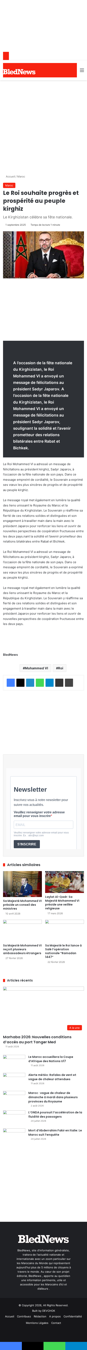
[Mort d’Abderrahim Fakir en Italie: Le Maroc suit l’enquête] (14, 1136)
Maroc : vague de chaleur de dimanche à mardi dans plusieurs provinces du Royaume (53, 1097)
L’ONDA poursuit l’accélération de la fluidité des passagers (55, 1114)
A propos (55, 1316)
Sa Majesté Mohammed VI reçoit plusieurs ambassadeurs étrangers (22, 949)
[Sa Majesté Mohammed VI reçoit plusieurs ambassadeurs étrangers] (22, 931)
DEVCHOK (48, 1310)
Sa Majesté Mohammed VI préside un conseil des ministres (22, 905)
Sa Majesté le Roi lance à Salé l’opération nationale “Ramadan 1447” (63, 951)
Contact (56, 1322)
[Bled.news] (19, 71)
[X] (20, 683)
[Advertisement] (43, 125)
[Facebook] (11, 683)
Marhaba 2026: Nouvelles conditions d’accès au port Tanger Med (37, 1039)
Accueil (10, 176)
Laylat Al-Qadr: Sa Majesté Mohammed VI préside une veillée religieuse (62, 902)
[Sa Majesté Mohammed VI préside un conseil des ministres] (22, 884)
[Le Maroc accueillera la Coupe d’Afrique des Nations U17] (14, 1062)
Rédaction (40, 1316)
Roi (60, 668)
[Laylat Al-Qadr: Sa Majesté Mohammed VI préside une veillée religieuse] (64, 882)
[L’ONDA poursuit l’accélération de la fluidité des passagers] (14, 1118)
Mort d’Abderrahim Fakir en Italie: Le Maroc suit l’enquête (55, 1132)
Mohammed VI (36, 668)
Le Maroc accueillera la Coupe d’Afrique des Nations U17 (50, 1059)
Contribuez (24, 1316)
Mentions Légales (37, 1322)
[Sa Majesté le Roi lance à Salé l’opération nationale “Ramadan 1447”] (64, 931)
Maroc (21, 176)
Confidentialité (73, 1316)
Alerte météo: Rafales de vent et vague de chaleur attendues (52, 1077)
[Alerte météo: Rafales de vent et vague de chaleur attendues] (14, 1080)
